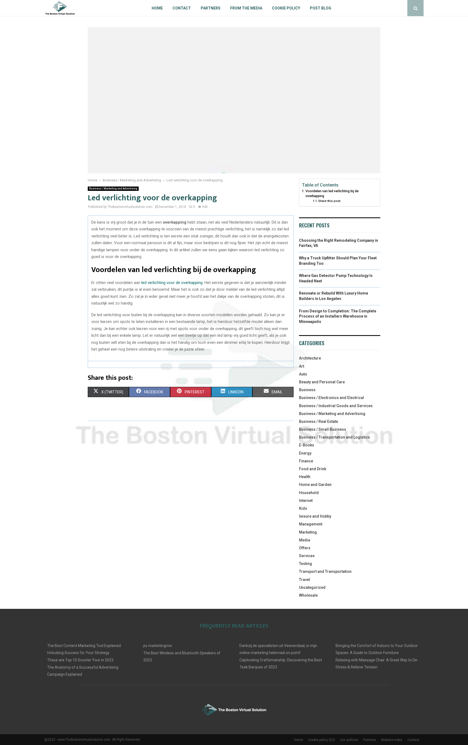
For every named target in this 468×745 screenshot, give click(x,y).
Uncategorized (312, 587)
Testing (305, 563)
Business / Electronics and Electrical (331, 398)
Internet (306, 500)
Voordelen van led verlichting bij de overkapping (332, 193)
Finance (306, 461)
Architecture (310, 358)
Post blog (320, 8)
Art (301, 366)
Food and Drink (312, 469)
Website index (391, 740)
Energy (305, 453)
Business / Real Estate (318, 421)
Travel (304, 579)
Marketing (308, 532)
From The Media (246, 8)
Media (304, 540)
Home (157, 8)
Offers (304, 548)
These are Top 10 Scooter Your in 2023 (80, 660)
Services (307, 556)
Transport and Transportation (325, 571)
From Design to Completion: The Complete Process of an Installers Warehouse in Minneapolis (337, 316)
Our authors (349, 740)
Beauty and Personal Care (322, 382)
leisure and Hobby (315, 516)
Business (307, 390)
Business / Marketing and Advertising (113, 188)
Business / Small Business (322, 429)
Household (309, 493)
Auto (303, 374)
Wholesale (308, 595)
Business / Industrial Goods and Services (336, 406)
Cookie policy (286, 8)
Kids (303, 508)
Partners (210, 8)
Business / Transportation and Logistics (334, 437)
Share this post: (329, 201)
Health (304, 477)
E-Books (306, 445)
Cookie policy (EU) (321, 740)
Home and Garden (315, 484)
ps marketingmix (157, 645)
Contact (182, 8)
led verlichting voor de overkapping (172, 282)
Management (310, 524)
